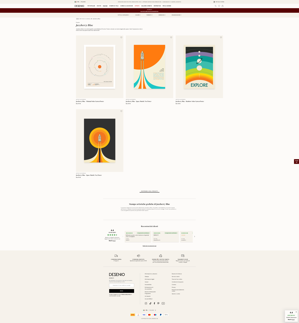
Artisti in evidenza (86, 18)
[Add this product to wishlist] (121, 37)
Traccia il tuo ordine (177, 279)
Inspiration (157, 6)
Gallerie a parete (146, 6)
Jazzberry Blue (96, 18)
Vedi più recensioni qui (149, 246)
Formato (149, 15)
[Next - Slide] (194, 236)
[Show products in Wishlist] (219, 6)
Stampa (147, 276)
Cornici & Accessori (126, 6)
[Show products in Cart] (222, 6)
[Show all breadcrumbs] (77, 19)
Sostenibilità (148, 284)
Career (146, 282)
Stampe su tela (113, 6)
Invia (121, 291)
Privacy (174, 287)
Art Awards (148, 296)
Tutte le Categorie (123, 15)
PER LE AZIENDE (167, 6)
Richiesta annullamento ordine (178, 290)
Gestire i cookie (176, 293)
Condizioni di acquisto (177, 282)
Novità (99, 6)
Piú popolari (91, 6)
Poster (105, 6)
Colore (137, 15)
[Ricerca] (215, 6)
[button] (291, 316)
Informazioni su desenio (151, 273)
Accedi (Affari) (148, 299)
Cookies (174, 284)
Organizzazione (176, 15)
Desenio (154, 318)
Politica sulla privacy (126, 294)
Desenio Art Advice (177, 273)
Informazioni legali (149, 279)
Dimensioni (161, 15)
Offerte (137, 6)
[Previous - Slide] (123, 236)
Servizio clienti (175, 276)
